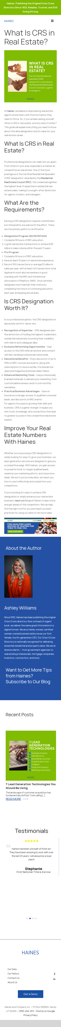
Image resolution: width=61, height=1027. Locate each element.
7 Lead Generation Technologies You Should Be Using (31, 786)
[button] (27, 918)
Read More (13, 798)
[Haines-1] (9, 21)
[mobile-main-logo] (30, 951)
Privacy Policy (31, 1015)
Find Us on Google (45, 1011)
